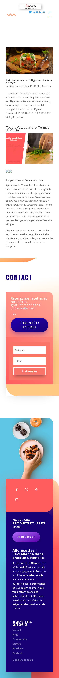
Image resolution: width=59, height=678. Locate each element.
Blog (15, 634)
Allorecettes (16, 86)
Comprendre (19, 639)
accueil (16, 630)
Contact (17, 653)
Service (16, 643)
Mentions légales (22, 659)
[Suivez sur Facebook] (16, 489)
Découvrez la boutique (29, 325)
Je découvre (26, 537)
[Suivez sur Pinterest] (36, 489)
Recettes (46, 86)
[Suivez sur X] (26, 489)
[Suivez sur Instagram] (16, 499)
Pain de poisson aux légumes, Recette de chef (29, 81)
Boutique (17, 648)
